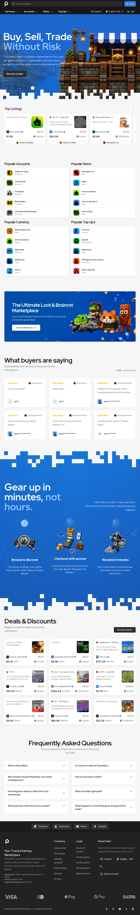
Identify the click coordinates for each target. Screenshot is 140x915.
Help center (60, 848)
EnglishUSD (127, 860)
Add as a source (111, 873)
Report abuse (83, 873)
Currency (10, 11)
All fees (58, 878)
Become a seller (15, 73)
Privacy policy (83, 857)
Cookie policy (83, 862)
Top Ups (62, 11)
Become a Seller (124, 629)
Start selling (60, 867)
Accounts (29, 11)
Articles (58, 873)
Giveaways (59, 853)
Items (46, 11)
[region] (70, 126)
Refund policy (83, 867)
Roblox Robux (37, 383)
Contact (108, 859)
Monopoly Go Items (124, 383)
